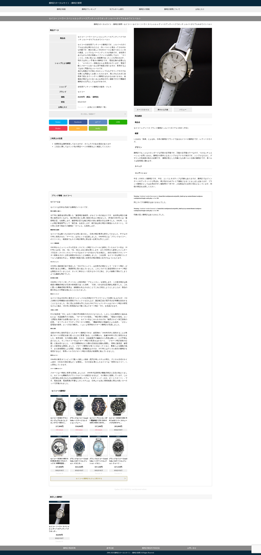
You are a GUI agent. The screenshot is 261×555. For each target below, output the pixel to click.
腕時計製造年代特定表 (151, 548)
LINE (118, 122)
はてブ (98, 122)
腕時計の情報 (144, 9)
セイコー (81, 92)
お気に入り (199, 9)
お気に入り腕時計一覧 (96, 107)
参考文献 (110, 548)
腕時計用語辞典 (69, 548)
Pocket (58, 128)
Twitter (58, 122)
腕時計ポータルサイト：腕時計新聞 (65, 3)
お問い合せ (191, 548)
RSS (78, 128)
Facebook (78, 122)
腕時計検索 (61, 9)
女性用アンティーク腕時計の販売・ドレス (94, 87)
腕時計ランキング (89, 9)
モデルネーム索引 (117, 9)
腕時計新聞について (172, 9)
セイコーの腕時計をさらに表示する (89, 478)
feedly (98, 128)
